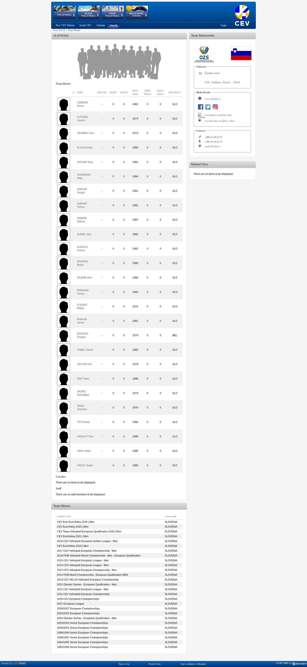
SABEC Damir (85, 349)
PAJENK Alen (84, 277)
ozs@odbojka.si (212, 146)
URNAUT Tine (85, 436)
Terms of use (124, 664)
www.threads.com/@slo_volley (220, 121)
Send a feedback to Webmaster (193, 664)
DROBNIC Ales (85, 133)
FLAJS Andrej (85, 147)
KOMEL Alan (84, 234)
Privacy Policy (154, 664)
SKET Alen (83, 378)
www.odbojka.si (212, 99)
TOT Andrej (83, 422)
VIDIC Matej (84, 450)
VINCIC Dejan (85, 465)
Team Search (59, 30)
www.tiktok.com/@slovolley (218, 115)
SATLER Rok (84, 364)
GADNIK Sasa (85, 162)
